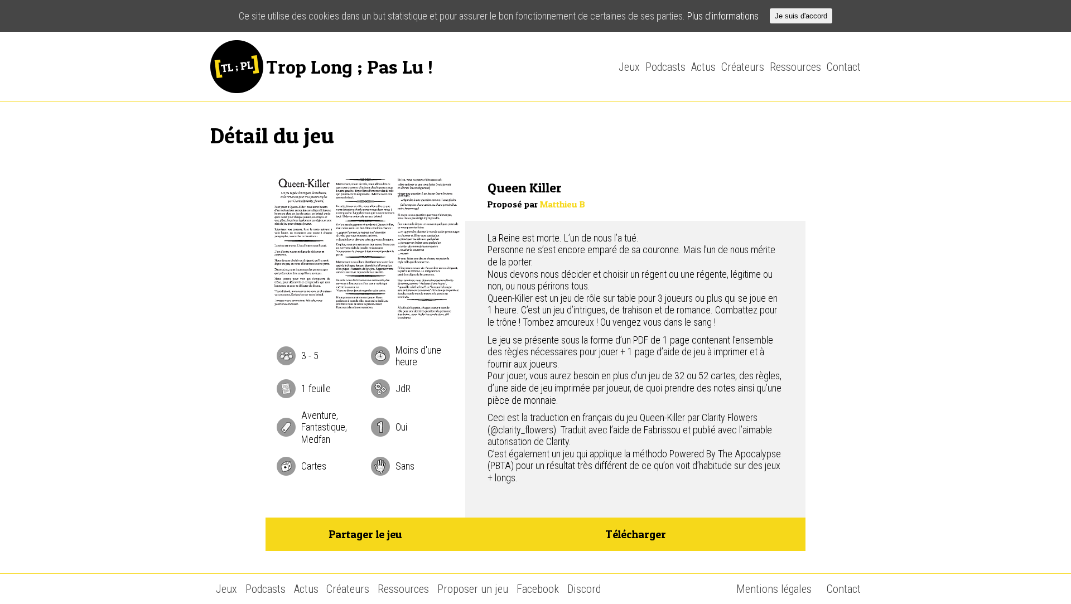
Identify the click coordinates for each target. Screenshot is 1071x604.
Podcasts (665, 67)
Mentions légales (774, 589)
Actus (703, 67)
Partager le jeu (365, 534)
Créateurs (742, 67)
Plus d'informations (723, 16)
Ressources (795, 67)
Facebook (538, 589)
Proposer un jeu (472, 589)
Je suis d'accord (801, 16)
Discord (584, 589)
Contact (844, 67)
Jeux (629, 67)
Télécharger (635, 534)
